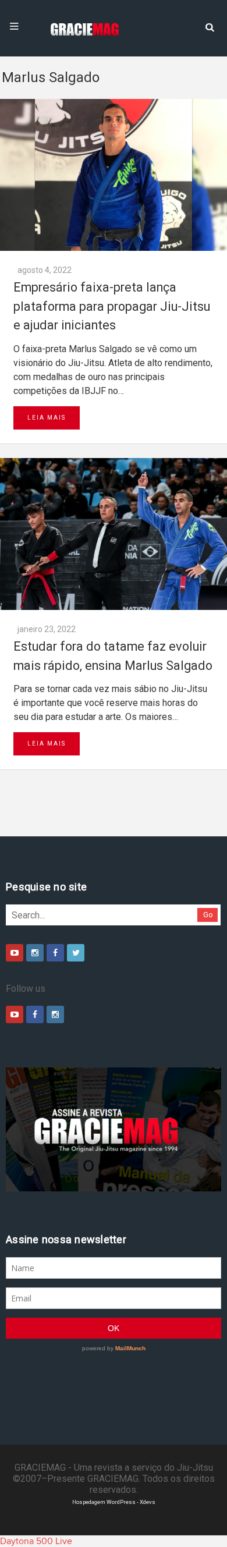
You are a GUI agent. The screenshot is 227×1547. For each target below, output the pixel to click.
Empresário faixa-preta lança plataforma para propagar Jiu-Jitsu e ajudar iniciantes (111, 306)
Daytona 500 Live (36, 1541)
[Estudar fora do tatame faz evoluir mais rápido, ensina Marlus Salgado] (113, 534)
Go (208, 914)
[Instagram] (35, 952)
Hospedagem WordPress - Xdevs (113, 1502)
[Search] (209, 26)
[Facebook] (55, 952)
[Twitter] (75, 952)
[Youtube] (14, 952)
